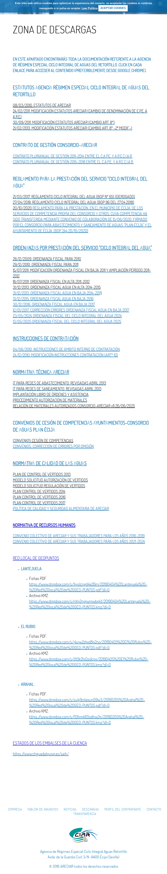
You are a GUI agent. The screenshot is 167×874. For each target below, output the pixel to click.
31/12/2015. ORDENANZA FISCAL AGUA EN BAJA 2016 (53, 298)
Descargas (90, 809)
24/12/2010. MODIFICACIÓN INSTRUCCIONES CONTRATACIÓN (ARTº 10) (65, 354)
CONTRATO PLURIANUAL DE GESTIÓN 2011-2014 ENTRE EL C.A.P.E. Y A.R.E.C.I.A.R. (72, 156)
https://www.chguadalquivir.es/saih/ (41, 753)
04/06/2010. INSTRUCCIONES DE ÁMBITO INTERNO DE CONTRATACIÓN (66, 349)
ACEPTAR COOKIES (113, 8)
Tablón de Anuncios (42, 809)
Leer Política (90, 8)
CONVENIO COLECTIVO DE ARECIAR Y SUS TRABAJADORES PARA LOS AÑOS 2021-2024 (79, 541)
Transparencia (84, 814)
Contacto (154, 809)
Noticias (70, 809)
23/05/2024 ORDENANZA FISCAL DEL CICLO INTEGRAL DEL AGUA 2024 (67, 315)
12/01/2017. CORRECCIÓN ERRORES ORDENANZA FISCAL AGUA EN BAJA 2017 (71, 310)
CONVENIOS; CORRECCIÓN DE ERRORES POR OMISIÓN (53, 446)
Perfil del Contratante (122, 809)
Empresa (15, 809)
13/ (15, 321)
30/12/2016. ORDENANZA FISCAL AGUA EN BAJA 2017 (54, 304)
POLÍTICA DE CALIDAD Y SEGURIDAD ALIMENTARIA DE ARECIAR (61, 508)
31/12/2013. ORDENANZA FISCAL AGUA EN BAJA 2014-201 (56, 292)
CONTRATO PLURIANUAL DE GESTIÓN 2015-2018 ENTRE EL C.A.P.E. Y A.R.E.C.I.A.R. (73, 161)
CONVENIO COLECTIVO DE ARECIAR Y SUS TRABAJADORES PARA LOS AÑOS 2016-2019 (79, 535)
